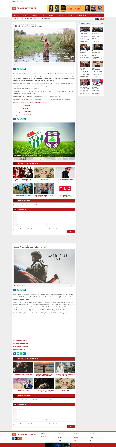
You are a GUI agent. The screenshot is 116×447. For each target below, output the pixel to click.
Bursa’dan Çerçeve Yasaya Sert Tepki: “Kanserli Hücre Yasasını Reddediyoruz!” (97, 54)
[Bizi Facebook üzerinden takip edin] (96, 19)
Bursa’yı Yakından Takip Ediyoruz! (84, 86)
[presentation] (15, 138)
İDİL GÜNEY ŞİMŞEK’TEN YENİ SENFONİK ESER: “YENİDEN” (44, 375)
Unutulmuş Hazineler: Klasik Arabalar (23, 196)
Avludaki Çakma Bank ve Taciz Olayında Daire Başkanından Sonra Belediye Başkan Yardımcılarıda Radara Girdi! (43, 154)
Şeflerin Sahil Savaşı (23, 390)
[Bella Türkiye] (75, 11)
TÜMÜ (102, 23)
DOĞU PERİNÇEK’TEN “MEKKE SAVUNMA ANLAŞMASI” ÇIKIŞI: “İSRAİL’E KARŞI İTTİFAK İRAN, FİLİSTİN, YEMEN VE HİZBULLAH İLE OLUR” (97, 75)
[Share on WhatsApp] (21, 69)
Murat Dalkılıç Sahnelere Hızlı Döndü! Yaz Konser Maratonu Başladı (23, 180)
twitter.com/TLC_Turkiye (20, 340)
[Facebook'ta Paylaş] (14, 69)
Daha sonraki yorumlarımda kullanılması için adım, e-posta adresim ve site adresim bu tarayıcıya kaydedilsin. (41, 228)
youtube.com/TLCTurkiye (20, 349)
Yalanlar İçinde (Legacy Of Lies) (65, 179)
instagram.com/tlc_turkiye (20, 343)
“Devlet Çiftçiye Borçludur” (83, 34)
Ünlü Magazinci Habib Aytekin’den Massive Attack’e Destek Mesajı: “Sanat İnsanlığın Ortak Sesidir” (44, 197)
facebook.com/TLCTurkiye (20, 346)
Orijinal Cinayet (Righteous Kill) (23, 374)
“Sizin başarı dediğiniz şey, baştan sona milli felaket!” (85, 70)
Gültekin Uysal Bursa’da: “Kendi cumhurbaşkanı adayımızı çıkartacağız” (96, 37)
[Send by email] (24, 69)
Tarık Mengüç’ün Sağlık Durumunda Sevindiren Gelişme (65, 375)
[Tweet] (18, 69)
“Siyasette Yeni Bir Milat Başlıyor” (84, 51)
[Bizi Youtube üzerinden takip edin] (101, 19)
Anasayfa (15, 24)
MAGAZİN (20, 24)
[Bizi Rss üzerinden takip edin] (103, 19)
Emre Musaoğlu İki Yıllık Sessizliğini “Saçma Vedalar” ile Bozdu (44, 391)
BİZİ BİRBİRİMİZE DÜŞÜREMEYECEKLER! (33, 18)
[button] (17, 158)
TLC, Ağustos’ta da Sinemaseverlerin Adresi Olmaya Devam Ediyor (65, 197)
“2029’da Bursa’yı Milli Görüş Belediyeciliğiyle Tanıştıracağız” (96, 88)
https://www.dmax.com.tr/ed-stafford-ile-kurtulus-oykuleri (29, 103)
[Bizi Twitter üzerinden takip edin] (98, 19)
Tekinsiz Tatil (44, 179)
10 (72, 158)
